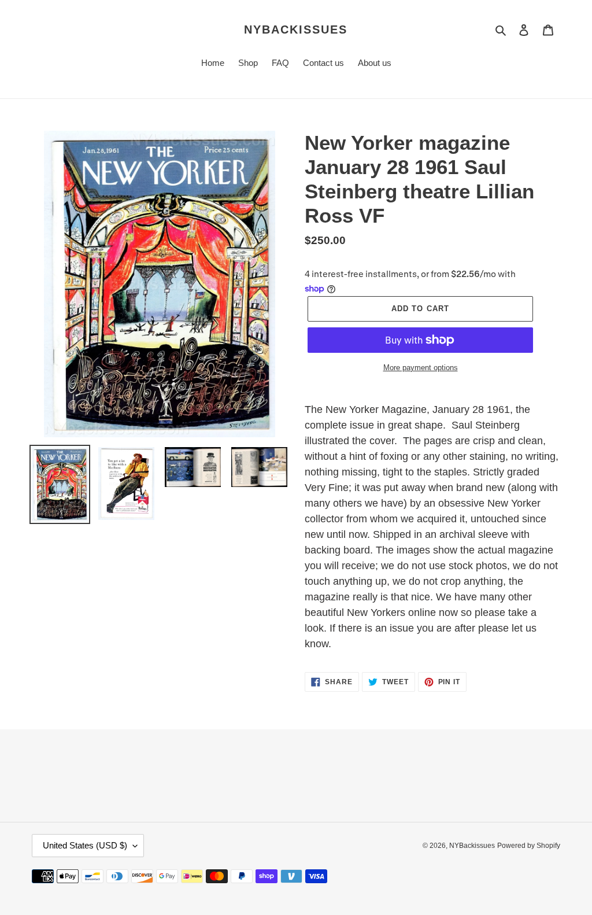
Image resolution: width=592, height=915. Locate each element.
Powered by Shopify (528, 846)
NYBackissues (295, 29)
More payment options (420, 367)
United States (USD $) (85, 845)
